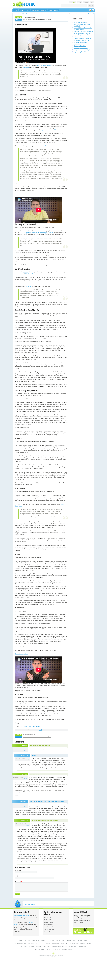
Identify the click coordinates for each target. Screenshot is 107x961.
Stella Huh (48, 949)
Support (86, 2)
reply (25, 750)
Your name (18, 870)
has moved (26, 67)
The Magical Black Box (80, 46)
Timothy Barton (56, 949)
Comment (18, 881)
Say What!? (91, 14)
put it (44, 146)
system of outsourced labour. (50, 130)
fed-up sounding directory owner (40, 745)
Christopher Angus (39, 949)
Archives (80, 940)
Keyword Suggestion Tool (58, 946)
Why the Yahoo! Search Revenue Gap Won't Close (37, 19)
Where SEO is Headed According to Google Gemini (83, 28)
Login (92, 2)
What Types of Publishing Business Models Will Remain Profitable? (82, 24)
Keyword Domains (82, 946)
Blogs (19, 14)
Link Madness (21, 24)
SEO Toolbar (24, 946)
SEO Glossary (44, 940)
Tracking (42, 943)
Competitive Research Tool (35, 946)
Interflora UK (29, 274)
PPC (37, 943)
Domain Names (48, 924)
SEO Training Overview (20, 943)
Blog (21, 10)
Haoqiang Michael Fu (67, 949)
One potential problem (21, 654)
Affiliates (69, 940)
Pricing (27, 10)
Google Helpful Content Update (83, 50)
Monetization (55, 943)
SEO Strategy (31, 943)
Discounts (89, 943)
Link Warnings (34, 774)
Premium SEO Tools (73, 943)
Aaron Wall (25, 755)
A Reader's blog (26, 14)
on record (25, 272)
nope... (34, 755)
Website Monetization (50, 932)
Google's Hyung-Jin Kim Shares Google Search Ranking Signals (83, 39)
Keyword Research (49, 922)
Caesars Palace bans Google (32, 726)
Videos (56, 10)
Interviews (82, 943)
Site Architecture (49, 929)
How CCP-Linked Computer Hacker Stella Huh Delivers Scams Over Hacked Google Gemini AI (83, 33)
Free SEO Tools (35, 940)
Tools (50, 10)
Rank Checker (46, 946)
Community (35, 10)
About (79, 2)
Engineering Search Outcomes (82, 52)
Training (43, 10)
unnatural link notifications (44, 65)
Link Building (48, 917)
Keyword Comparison (70, 946)
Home (15, 10)
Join (73, 2)
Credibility (48, 943)
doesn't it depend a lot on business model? (45, 820)
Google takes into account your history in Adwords (38, 232)
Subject (17, 876)
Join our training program (22, 915)
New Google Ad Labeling (81, 48)
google (40, 730)
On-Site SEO (47, 920)
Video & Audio (64, 943)
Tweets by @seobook (30, 904)
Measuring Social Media (30, 17)
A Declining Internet (79, 37)
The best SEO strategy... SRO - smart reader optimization (47, 801)
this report (29, 286)
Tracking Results (49, 927)
